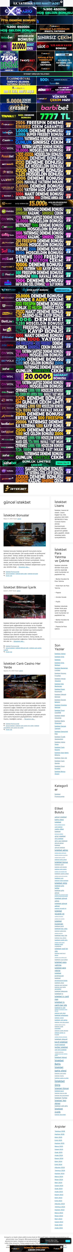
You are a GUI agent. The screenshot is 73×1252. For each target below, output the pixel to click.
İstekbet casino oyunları (61, 1078)
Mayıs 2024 (59, 1176)
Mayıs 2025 (59, 1146)
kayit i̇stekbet (61, 1042)
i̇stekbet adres (61, 850)
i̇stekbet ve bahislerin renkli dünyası (61, 1010)
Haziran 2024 (59, 1173)
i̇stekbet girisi (61, 883)
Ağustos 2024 (60, 1167)
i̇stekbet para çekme (60, 969)
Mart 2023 (58, 1219)
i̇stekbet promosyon (59, 974)
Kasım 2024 (59, 1158)
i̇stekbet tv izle (60, 1008)
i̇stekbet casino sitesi (62, 874)
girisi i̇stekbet (60, 836)
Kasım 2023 (59, 1195)
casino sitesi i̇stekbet (59, 830)
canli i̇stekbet (58, 827)
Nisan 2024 (59, 1179)
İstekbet (58, 660)
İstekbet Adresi (60, 654)
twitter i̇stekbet (61, 1047)
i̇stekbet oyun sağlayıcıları (61, 957)
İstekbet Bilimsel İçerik (20, 587)
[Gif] (36, 203)
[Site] (36, 124)
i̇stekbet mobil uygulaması (59, 945)
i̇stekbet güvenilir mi (60, 908)
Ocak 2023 (58, 1225)
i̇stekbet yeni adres (61, 1020)
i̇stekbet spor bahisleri (61, 985)
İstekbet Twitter (61, 1098)
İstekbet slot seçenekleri (62, 1095)
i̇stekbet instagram (59, 922)
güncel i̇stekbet (10, 573)
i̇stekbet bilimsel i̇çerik (21, 648)
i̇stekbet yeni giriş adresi (62, 1022)
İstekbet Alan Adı (61, 758)
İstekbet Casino (59, 1076)
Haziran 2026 (59, 1134)
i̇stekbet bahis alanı (21, 573)
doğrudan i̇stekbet (59, 834)
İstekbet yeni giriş (61, 1106)
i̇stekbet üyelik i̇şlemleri (61, 1030)
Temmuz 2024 (60, 1170)
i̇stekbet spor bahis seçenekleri (60, 988)
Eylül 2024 (58, 1164)
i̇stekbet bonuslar (33, 573)
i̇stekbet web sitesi (60, 1013)
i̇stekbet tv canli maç (62, 997)
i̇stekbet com (59, 878)
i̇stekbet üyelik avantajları (59, 1027)
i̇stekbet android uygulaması (61, 855)
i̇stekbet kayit (59, 926)
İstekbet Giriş (59, 657)
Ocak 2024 (58, 1189)
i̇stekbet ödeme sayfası (60, 1024)
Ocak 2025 (58, 1152)
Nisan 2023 (59, 1216)
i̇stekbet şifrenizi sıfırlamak (61, 1036)
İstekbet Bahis (59, 1062)
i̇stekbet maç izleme (60, 938)
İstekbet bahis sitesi (60, 1069)
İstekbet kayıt (59, 1091)
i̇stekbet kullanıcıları (60, 931)
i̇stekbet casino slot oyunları (61, 876)
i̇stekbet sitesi (59, 983)
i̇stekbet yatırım (59, 1017)
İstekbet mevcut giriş (61, 1093)
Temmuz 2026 (60, 1131)
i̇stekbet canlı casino (61, 869)
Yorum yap (9, 575)
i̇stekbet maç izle (61, 935)
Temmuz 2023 (60, 1207)
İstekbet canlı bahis (60, 1073)
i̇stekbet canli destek (61, 867)
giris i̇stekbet (59, 838)
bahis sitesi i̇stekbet (59, 821)
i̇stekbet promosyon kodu (61, 979)
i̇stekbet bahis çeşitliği (60, 857)
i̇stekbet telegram (61, 991)
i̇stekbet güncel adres (61, 899)
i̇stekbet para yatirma (60, 963)
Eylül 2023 (58, 1201)
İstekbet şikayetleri (60, 1114)
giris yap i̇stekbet (61, 841)
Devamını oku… (24, 567)
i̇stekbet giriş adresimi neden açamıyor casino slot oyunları (61, 895)
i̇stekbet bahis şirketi (61, 859)
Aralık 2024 (59, 1155)
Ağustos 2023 (60, 1204)
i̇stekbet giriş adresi (59, 892)
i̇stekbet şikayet (61, 1039)
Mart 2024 (58, 1182)
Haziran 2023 (59, 1210)
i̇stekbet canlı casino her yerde (24, 725)
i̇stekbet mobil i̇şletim (59, 942)
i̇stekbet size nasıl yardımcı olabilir (61, 1054)
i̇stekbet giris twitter (59, 887)
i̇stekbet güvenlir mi (59, 912)
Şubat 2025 (59, 1149)
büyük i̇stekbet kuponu (60, 824)
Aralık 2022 (59, 1228)
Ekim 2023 (58, 1198)
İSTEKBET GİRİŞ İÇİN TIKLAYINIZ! (36, 74)
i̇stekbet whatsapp (61, 1015)
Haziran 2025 (59, 1143)
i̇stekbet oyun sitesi (61, 960)
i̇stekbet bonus (61, 862)
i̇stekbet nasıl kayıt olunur (60, 954)
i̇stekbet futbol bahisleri (61, 880)
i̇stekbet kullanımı (59, 933)
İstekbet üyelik (59, 1110)
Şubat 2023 (59, 1222)
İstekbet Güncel (62, 1088)
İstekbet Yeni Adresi (60, 1101)
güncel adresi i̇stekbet (59, 844)
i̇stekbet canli (59, 864)
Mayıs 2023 (59, 1213)
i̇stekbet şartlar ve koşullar (60, 1033)
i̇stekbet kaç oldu (61, 929)
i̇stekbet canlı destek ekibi (61, 871)
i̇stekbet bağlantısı (59, 1052)
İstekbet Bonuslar (16, 515)
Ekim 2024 (58, 1161)
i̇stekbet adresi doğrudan (60, 853)
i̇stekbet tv (59, 994)
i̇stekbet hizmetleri (59, 916)
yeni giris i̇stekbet (60, 1050)
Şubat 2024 (59, 1186)
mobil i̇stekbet (60, 1045)
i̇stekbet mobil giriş (61, 940)
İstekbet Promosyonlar (12, 571)
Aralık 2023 (59, 1192)
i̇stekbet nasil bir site (61, 950)
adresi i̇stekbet (61, 817)
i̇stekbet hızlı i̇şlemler (59, 918)
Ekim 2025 (58, 1137)
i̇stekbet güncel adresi (61, 904)
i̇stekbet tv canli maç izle (61, 1003)
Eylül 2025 (58, 1140)
